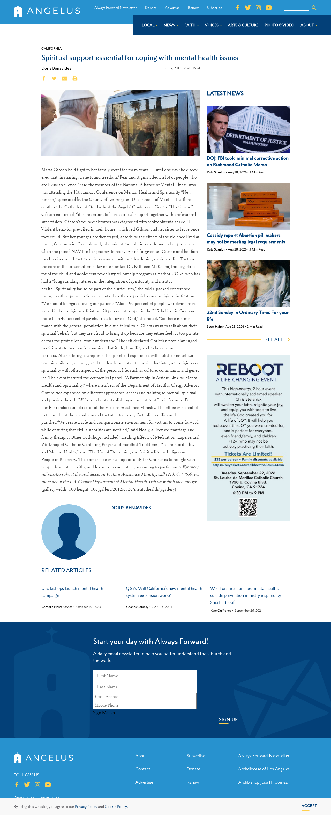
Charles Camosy (137, 607)
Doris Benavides (56, 68)
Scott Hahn (215, 326)
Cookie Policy (49, 797)
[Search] (314, 8)
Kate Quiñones (220, 610)
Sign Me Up (104, 712)
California (51, 48)
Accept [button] (309, 805)
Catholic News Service (57, 607)
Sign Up (228, 719)
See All (274, 339)
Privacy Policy (86, 806)
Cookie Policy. (116, 806)
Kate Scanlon (216, 172)
